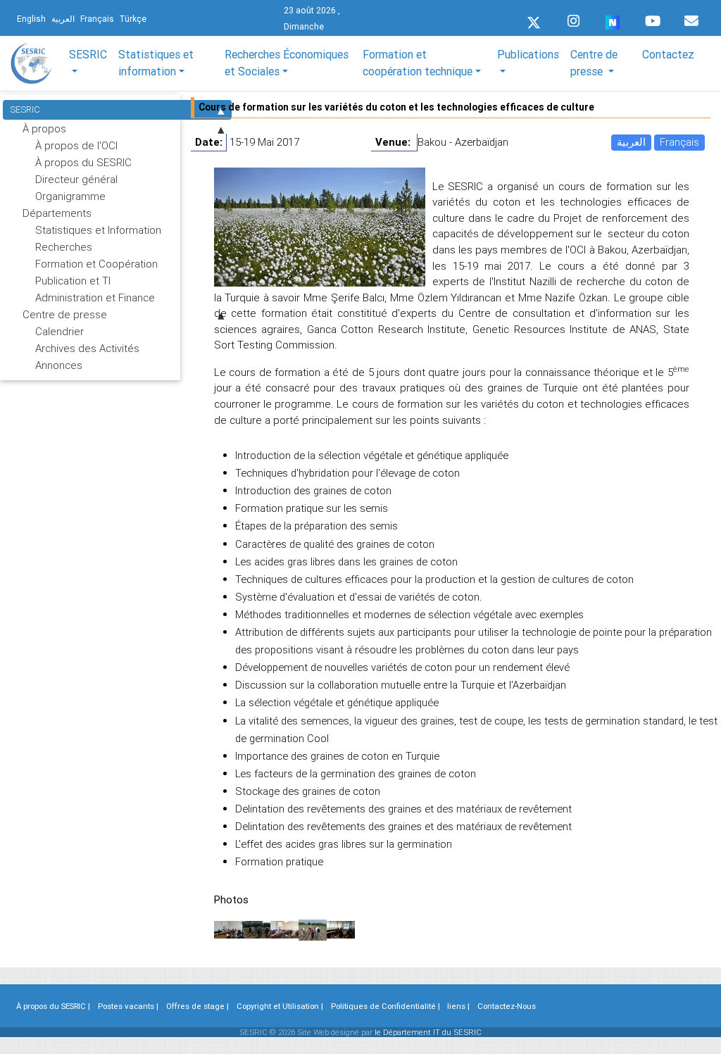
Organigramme (70, 196)
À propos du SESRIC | (53, 1006)
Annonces (58, 365)
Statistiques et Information (98, 230)
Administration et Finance (95, 297)
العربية (631, 142)
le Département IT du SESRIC (428, 1032)
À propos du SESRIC (83, 162)
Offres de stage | (197, 1006)
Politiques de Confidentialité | (385, 1006)
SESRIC (25, 109)
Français (679, 142)
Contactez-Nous (506, 1006)
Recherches (63, 246)
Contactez (668, 54)
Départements (57, 213)
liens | (458, 1006)
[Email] (691, 18)
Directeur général (76, 179)
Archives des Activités (87, 348)
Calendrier (59, 331)
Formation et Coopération (96, 263)
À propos (44, 128)
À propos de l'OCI (76, 145)
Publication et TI (73, 280)
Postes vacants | (128, 1006)
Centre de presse (65, 314)
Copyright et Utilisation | (280, 1006)
